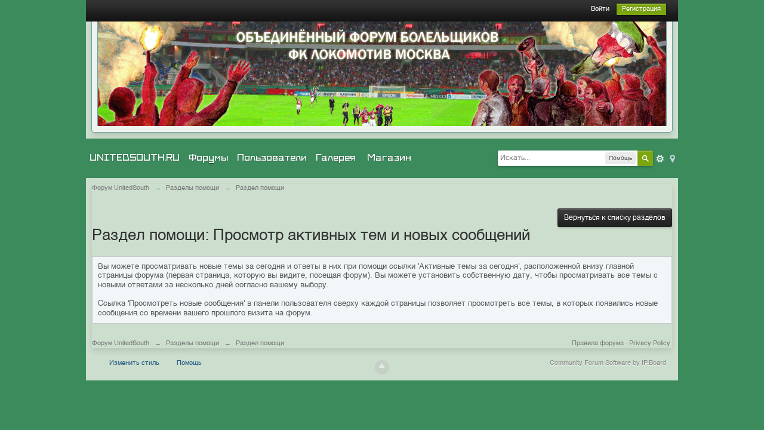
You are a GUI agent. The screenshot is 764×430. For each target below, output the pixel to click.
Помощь (189, 363)
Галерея (336, 157)
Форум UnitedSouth (120, 343)
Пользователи (272, 157)
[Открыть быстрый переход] (671, 158)
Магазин (389, 157)
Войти (600, 9)
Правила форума (598, 343)
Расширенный (660, 159)
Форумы (208, 157)
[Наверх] (382, 367)
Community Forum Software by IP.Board (608, 363)
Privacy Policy (649, 343)
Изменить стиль (134, 363)
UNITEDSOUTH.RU (135, 157)
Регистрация (641, 9)
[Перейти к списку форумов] (382, 74)
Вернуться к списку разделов (615, 218)
